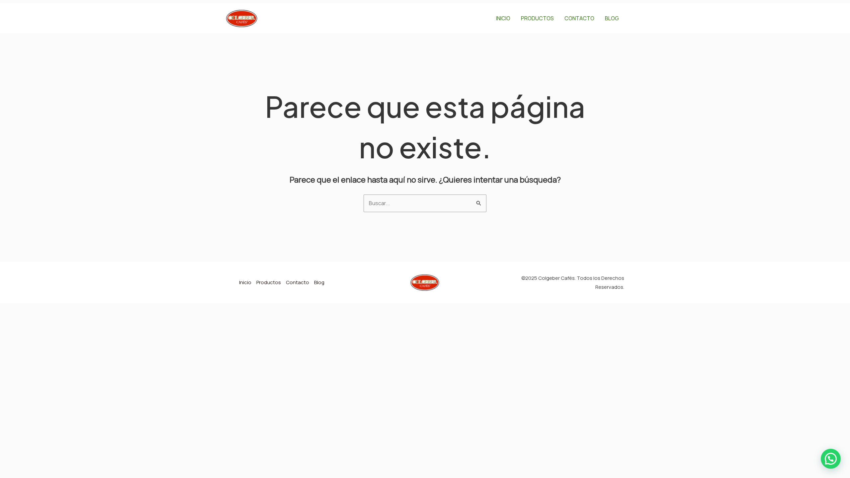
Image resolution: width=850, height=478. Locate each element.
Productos (537, 18)
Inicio (503, 18)
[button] (831, 459)
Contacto (579, 18)
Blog (612, 18)
